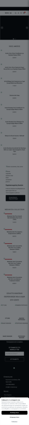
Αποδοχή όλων (14, 412)
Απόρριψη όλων (14, 417)
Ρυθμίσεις (14, 421)
